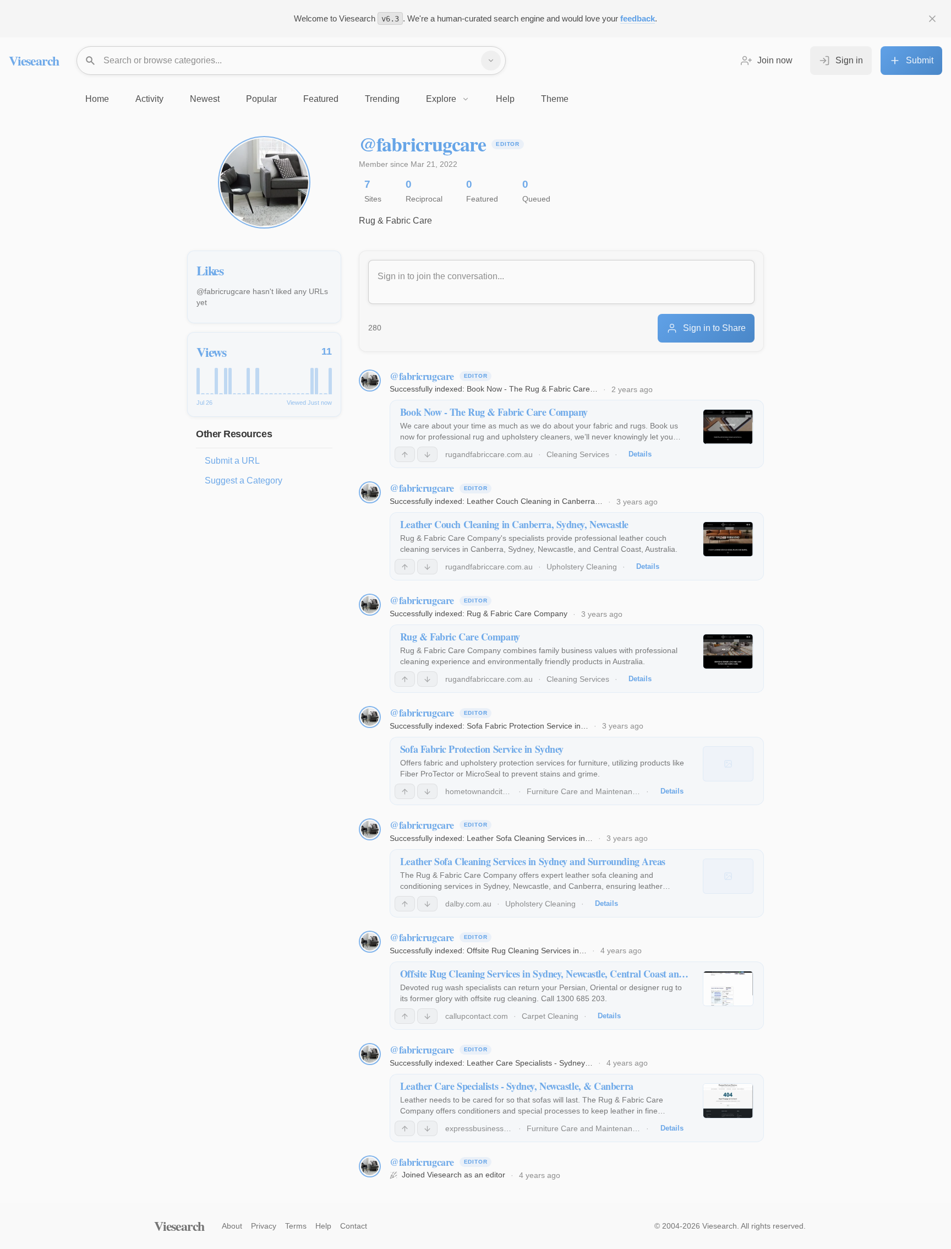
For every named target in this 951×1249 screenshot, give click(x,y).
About (232, 1225)
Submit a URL (232, 460)
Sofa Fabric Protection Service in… (527, 725)
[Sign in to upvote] (405, 454)
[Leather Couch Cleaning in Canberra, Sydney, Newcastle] (728, 539)
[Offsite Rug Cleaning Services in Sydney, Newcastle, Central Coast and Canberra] (728, 988)
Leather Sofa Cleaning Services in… (530, 838)
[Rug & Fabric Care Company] (728, 651)
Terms (296, 1225)
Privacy (263, 1225)
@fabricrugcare (422, 376)
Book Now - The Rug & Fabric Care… (532, 388)
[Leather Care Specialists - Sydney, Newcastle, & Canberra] (728, 1100)
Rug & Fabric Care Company (517, 613)
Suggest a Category (243, 480)
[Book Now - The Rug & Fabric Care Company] (728, 426)
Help (323, 1225)
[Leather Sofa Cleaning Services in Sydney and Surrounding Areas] (728, 876)
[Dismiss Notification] (932, 19)
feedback (637, 18)
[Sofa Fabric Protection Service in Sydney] (728, 763)
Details (640, 454)
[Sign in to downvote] (427, 454)
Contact (353, 1225)
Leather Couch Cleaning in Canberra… (535, 501)
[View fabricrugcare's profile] (370, 381)
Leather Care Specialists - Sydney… (530, 1062)
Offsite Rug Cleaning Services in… (527, 950)
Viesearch (34, 60)
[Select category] (491, 60)
